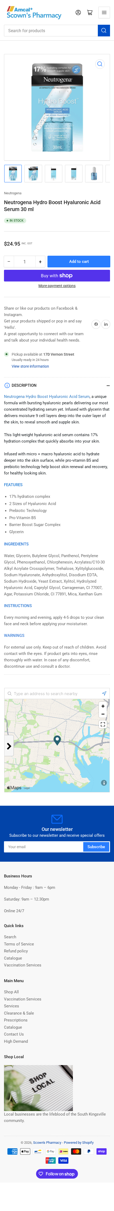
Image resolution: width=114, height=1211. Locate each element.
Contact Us (14, 1034)
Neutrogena (12, 193)
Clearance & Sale (19, 1013)
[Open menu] (104, 12)
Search (10, 937)
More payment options (57, 286)
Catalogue (13, 958)
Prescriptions (16, 1020)
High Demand (16, 1041)
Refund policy (16, 951)
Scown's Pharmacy (47, 1143)
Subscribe (96, 846)
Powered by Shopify (79, 1143)
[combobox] (57, 30)
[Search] (104, 30)
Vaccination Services (22, 965)
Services (11, 1006)
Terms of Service (19, 944)
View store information (30, 366)
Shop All (11, 992)
